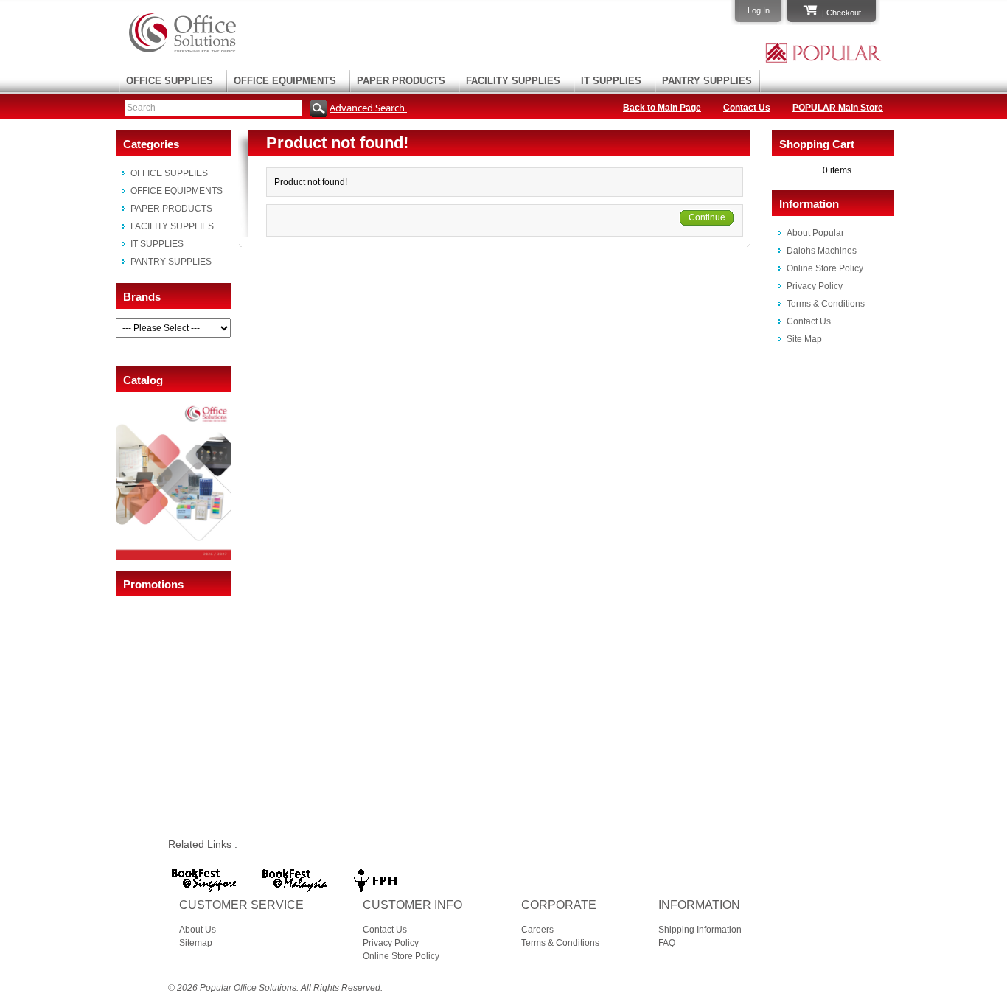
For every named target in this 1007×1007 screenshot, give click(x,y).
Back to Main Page (662, 107)
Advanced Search (368, 107)
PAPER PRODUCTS (401, 80)
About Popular (815, 233)
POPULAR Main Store (837, 107)
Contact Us (746, 107)
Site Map (804, 339)
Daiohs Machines (822, 250)
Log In (759, 10)
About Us (197, 929)
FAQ (666, 943)
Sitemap (195, 943)
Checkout (843, 12)
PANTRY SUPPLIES (707, 80)
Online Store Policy (825, 268)
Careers (537, 929)
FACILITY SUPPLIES (513, 80)
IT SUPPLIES (611, 80)
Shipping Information (700, 929)
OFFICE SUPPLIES (169, 80)
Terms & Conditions (826, 304)
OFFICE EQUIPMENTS (285, 80)
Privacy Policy (815, 286)
